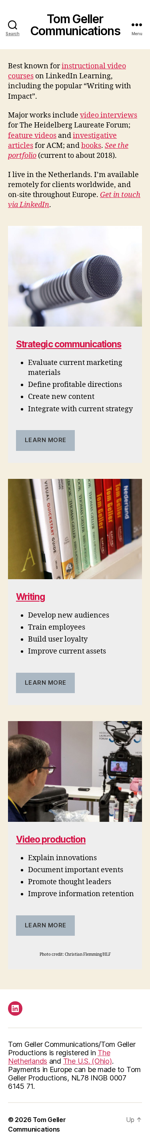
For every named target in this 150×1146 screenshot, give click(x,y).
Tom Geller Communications (75, 25)
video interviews (108, 115)
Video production (51, 839)
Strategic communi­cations (69, 344)
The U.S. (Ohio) (87, 1061)
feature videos (32, 135)
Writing (30, 596)
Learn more (45, 440)
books (91, 145)
